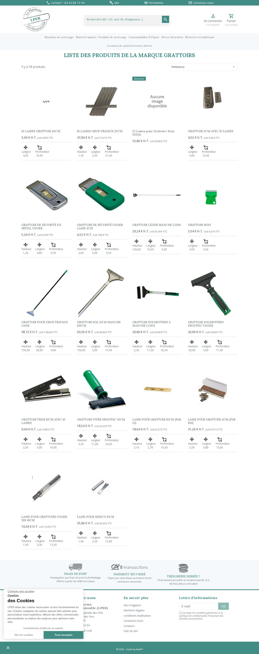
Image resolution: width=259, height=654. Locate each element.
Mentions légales (134, 610)
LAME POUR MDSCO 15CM (95, 517)
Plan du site (131, 631)
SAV (116, 3)
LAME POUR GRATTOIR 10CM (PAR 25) (156, 421)
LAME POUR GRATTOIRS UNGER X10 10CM (44, 518)
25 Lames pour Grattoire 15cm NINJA (153, 132)
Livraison (129, 626)
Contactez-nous (133, 621)
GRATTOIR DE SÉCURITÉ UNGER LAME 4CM (100, 226)
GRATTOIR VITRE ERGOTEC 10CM (101, 419)
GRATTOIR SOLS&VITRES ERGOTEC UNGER (206, 323)
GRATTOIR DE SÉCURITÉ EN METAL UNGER (41, 226)
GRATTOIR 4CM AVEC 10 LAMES (210, 131)
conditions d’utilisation (137, 615)
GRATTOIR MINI (199, 225)
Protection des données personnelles (201, 617)
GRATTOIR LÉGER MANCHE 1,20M (156, 225)
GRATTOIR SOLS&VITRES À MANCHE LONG (151, 323)
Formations (156, 3)
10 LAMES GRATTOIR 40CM (40, 131)
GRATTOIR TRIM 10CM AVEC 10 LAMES (43, 421)
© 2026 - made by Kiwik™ (129, 649)
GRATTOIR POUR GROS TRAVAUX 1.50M (44, 323)
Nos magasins (132, 605)
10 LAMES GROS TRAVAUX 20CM (99, 131)
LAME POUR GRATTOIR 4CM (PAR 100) (211, 421)
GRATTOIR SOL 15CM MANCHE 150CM (99, 323)
